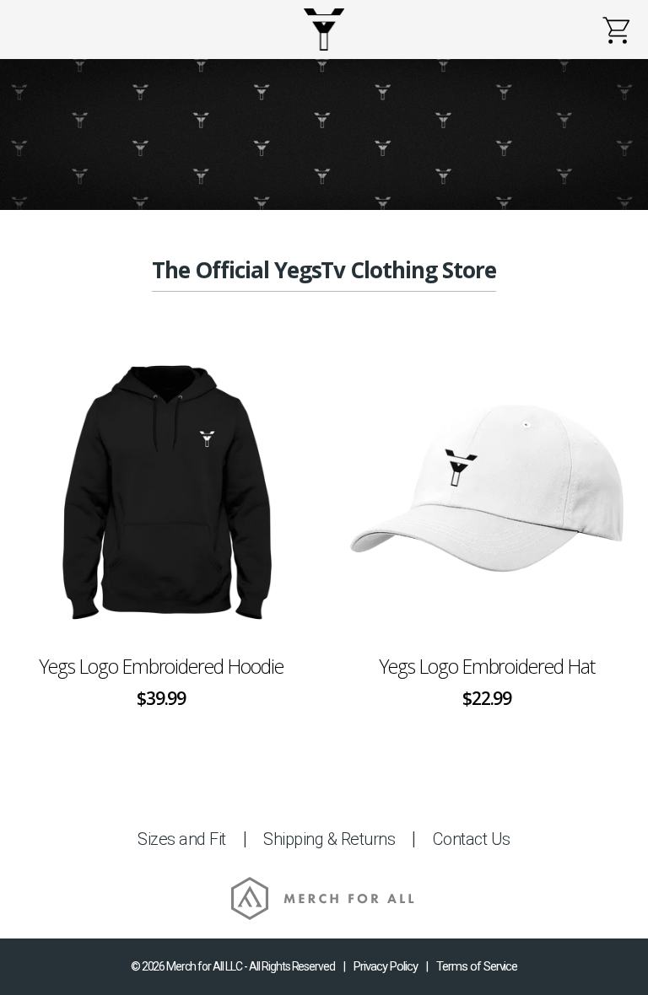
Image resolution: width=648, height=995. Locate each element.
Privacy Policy (386, 966)
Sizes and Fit (182, 839)
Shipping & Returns (329, 839)
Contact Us (471, 839)
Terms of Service (477, 966)
